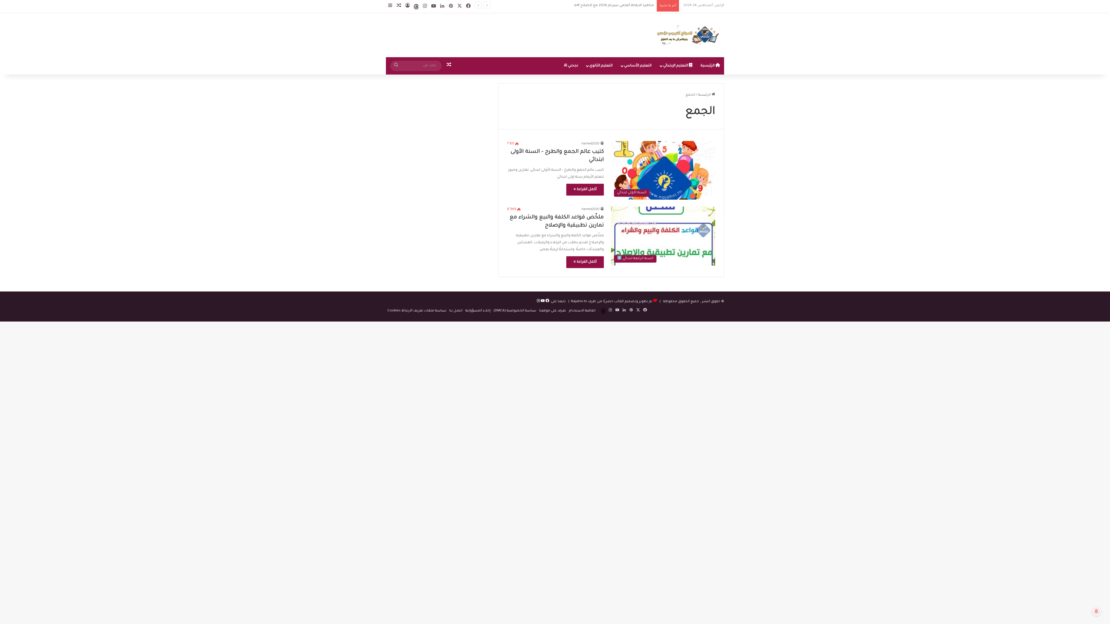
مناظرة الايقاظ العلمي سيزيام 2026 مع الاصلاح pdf (609, 6)
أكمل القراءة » (585, 189)
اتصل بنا (455, 311)
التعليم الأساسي (638, 66)
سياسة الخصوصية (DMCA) (514, 311)
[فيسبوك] (547, 302)
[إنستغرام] (538, 302)
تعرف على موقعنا (552, 311)
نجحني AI (571, 66)
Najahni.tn (579, 302)
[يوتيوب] (542, 302)
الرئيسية (708, 66)
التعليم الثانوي (601, 66)
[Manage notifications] (1096, 611)
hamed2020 (591, 144)
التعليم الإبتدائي (676, 66)
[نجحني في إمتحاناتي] (689, 35)
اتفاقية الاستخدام (582, 311)
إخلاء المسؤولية (478, 311)
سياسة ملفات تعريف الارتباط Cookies (416, 311)
